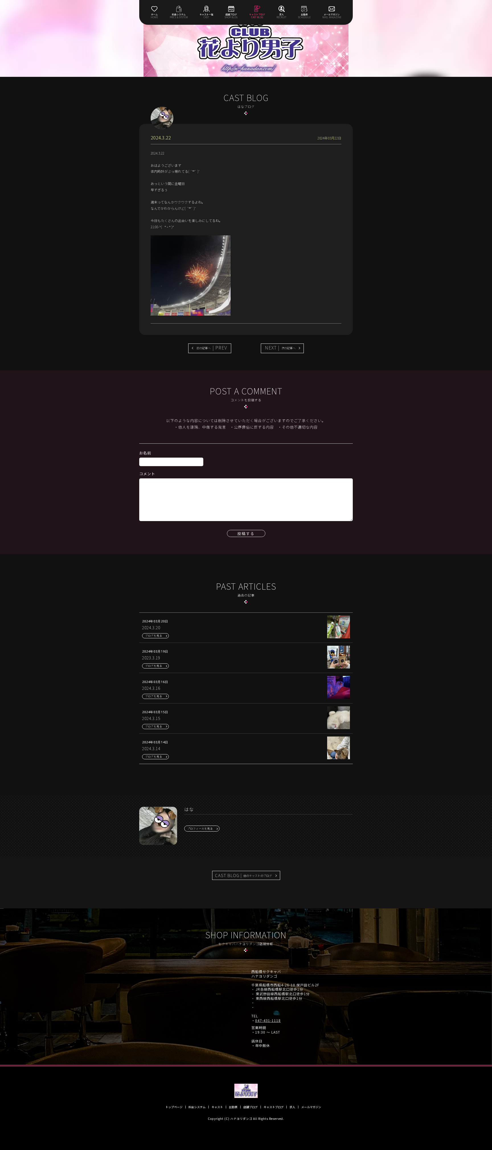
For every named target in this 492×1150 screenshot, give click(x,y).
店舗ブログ (250, 1107)
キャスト (217, 1107)
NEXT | (280, 347)
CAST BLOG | (243, 875)
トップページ (174, 1107)
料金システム (197, 1107)
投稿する (246, 533)
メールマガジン (311, 1107)
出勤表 (233, 1107)
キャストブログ (274, 1107)
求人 (292, 1107)
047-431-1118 (268, 1020)
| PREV (211, 347)
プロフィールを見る (200, 828)
